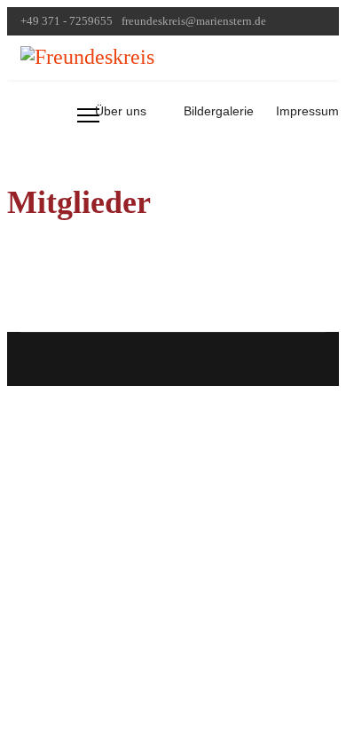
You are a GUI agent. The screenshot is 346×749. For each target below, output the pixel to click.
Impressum (307, 111)
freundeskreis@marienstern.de (194, 21)
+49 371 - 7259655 (66, 21)
